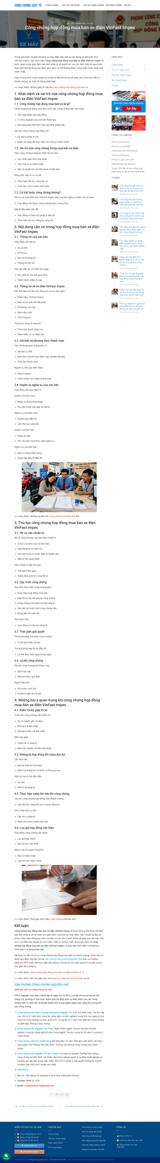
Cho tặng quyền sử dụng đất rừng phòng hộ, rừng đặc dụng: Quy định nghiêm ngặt (132, 245)
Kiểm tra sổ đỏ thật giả (92, 1136)
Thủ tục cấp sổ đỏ (71, 5)
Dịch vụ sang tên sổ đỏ (92, 1131)
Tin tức (127, 5)
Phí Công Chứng (114, 5)
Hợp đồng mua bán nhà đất (93, 1140)
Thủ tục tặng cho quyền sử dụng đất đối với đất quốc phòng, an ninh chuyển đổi (132, 306)
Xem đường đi (30, 1146)
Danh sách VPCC (55, 1143)
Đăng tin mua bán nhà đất (93, 1149)
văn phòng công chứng (104, 1160)
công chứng (56, 919)
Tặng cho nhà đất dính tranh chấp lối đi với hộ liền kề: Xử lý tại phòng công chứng (132, 261)
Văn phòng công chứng (92, 1127)
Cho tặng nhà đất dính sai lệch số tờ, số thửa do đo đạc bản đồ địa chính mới (131, 188)
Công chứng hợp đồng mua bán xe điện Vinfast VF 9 (57, 972)
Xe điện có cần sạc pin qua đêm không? (36, 1106)
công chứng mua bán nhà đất (64, 516)
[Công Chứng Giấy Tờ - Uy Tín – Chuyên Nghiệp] (28, 5)
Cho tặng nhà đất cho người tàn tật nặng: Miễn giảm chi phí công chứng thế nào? (132, 230)
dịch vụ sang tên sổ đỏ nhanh (68, 978)
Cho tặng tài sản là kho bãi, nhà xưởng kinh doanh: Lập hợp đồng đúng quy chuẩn (132, 216)
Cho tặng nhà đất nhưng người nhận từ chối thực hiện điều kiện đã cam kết (131, 202)
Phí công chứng (30, 1152)
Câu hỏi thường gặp (76, 23)
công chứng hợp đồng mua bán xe (70, 87)
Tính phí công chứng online (93, 1145)
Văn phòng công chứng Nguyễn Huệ (63, 959)
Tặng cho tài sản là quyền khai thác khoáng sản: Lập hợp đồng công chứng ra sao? (132, 277)
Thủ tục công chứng (93, 5)
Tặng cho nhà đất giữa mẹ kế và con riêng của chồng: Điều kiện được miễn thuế (132, 292)
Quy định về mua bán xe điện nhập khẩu (82, 1106)
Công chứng (52, 5)
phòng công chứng (85, 1160)
